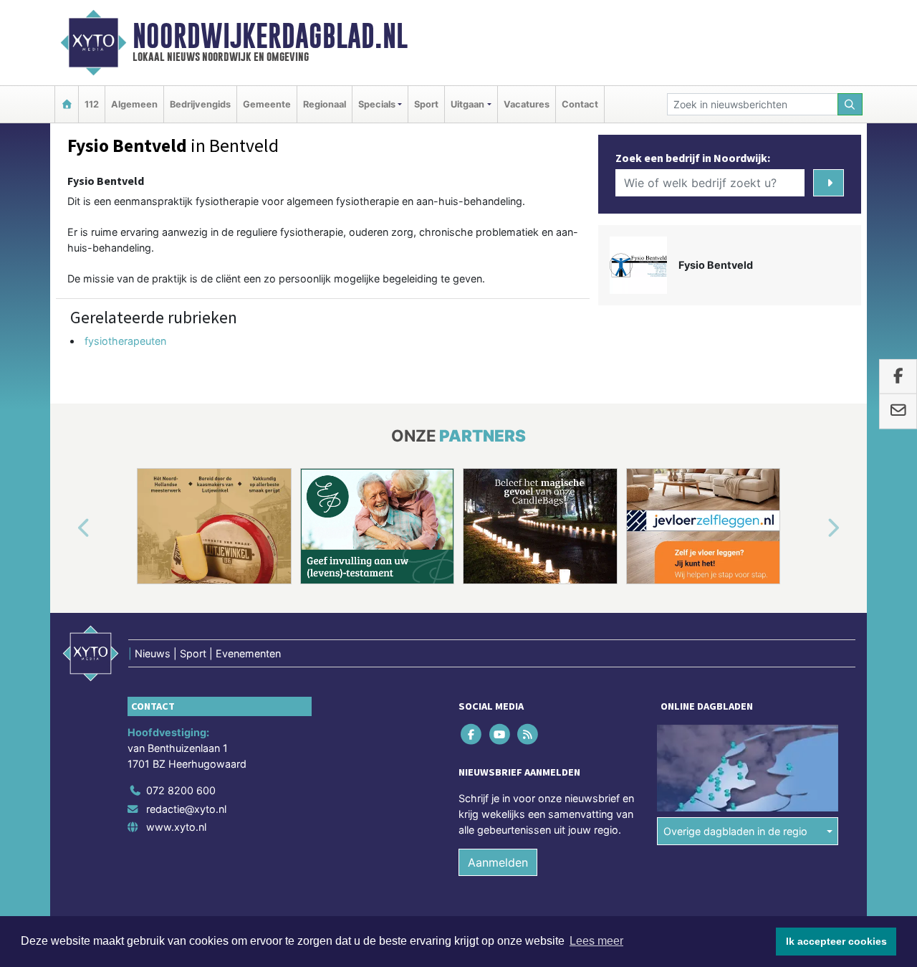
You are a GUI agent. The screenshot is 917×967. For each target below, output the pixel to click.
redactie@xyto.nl (186, 809)
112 (92, 104)
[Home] (66, 104)
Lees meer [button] (596, 941)
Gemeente (267, 104)
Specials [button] (376, 104)
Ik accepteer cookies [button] (836, 941)
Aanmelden (498, 862)
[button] (67, 529)
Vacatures (526, 104)
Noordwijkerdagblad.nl (270, 36)
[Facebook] (472, 734)
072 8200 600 (181, 790)
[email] (898, 411)
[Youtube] (500, 734)
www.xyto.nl (176, 827)
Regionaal (324, 104)
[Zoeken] (850, 104)
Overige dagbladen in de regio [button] (735, 831)
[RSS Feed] (528, 734)
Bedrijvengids (200, 104)
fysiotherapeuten (125, 341)
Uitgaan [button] (467, 104)
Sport (426, 104)
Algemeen (134, 104)
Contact (580, 104)
